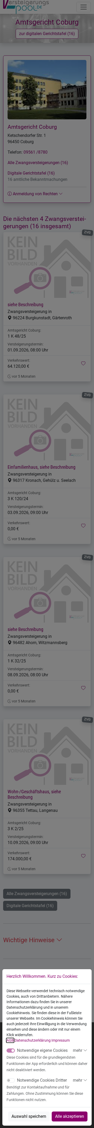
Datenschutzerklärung (33, 1040)
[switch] (11, 1080)
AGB (10, 1040)
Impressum (60, 1040)
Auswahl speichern (28, 1116)
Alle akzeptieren (69, 1116)
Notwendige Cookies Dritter (42, 1080)
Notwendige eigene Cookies (42, 1050)
